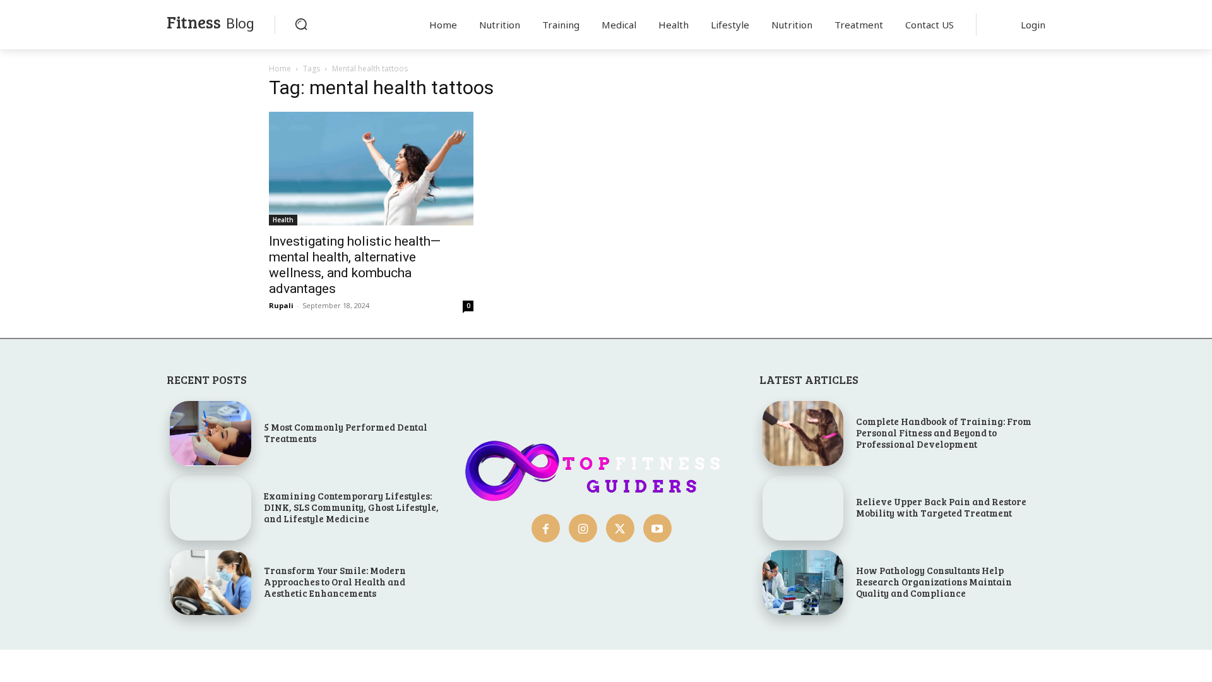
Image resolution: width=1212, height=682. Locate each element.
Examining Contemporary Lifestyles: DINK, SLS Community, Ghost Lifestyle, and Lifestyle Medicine (351, 507)
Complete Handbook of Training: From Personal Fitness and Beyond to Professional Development (943, 432)
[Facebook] (546, 528)
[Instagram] (583, 528)
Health (283, 219)
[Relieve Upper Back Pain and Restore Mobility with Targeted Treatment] (803, 508)
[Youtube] (657, 528)
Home (280, 68)
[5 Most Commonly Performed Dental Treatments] (210, 433)
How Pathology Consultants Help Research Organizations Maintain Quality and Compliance (934, 581)
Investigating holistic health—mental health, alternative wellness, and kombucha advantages (355, 265)
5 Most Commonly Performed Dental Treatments (345, 433)
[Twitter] (620, 528)
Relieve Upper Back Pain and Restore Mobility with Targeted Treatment (941, 507)
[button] (301, 24)
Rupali (281, 305)
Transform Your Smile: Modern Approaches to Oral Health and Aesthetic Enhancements (335, 581)
